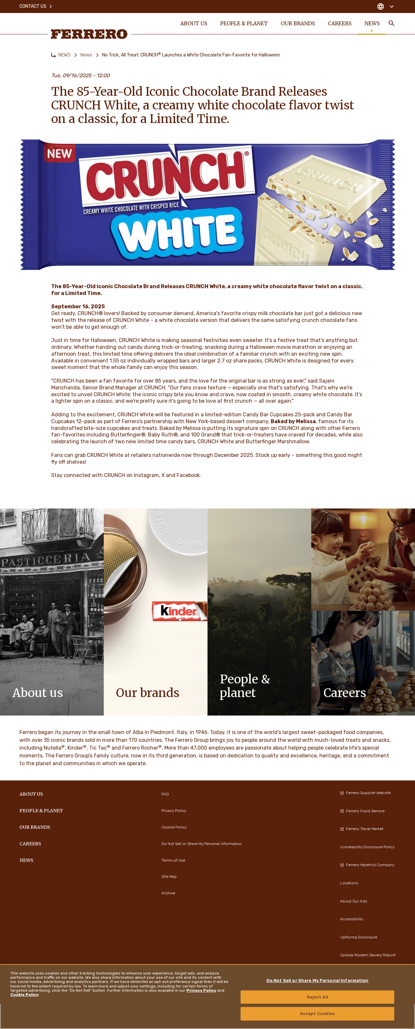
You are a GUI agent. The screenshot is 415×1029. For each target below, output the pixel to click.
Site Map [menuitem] (169, 876)
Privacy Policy (201, 990)
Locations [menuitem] (349, 883)
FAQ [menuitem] (165, 794)
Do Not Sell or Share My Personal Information (318, 980)
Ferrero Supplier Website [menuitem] (368, 792)
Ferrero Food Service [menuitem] (365, 811)
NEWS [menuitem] (372, 23)
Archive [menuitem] (168, 893)
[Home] (53, 55)
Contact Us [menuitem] (32, 6)
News (86, 55)
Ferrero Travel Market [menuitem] (364, 829)
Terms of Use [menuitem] (173, 860)
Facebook (188, 475)
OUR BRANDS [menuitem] (298, 23)
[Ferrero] (89, 34)
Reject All (317, 997)
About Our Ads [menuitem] (353, 901)
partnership (158, 421)
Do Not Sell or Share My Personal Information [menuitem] (201, 843)
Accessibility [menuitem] (351, 919)
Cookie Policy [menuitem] (173, 827)
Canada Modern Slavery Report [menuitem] (368, 955)
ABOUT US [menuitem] (193, 23)
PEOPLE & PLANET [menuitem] (244, 23)
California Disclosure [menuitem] (358, 937)
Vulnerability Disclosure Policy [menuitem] (367, 847)
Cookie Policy (24, 994)
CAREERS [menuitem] (339, 23)
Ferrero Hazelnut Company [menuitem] (370, 865)
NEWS (64, 55)
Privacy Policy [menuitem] (173, 810)
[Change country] (385, 6)
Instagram (146, 475)
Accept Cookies (317, 1013)
